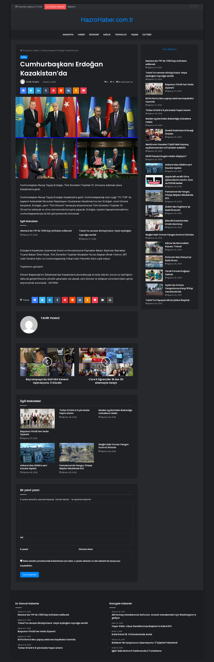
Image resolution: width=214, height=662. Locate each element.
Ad (22, 537)
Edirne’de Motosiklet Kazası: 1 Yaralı (177, 245)
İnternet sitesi (86, 549)
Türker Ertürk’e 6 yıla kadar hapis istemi (74, 412)
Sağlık (107, 34)
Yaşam (134, 34)
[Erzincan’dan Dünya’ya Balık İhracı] (154, 261)
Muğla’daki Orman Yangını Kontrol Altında (114, 446)
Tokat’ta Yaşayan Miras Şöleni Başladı (168, 300)
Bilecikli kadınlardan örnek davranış (176, 222)
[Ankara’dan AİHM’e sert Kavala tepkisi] (37, 452)
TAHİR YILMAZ (32, 82)
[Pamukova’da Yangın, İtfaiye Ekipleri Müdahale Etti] (76, 452)
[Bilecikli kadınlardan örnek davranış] (154, 225)
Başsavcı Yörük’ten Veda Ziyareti (83, 6)
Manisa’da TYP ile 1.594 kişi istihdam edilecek (46, 230)
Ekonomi (94, 34)
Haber (81, 34)
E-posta (25, 549)
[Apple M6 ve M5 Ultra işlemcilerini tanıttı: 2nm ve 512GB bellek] (154, 181)
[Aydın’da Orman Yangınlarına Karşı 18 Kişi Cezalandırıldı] (154, 289)
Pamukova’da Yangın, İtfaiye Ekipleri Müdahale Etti (75, 467)
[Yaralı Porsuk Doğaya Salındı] (154, 275)
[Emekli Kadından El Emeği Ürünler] (154, 135)
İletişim (147, 34)
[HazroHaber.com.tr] (107, 20)
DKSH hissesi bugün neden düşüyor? (166, 156)
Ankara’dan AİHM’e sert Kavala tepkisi (33, 467)
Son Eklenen (170, 49)
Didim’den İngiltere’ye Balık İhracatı (177, 208)
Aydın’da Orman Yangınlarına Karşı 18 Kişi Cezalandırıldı (179, 288)
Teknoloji (121, 34)
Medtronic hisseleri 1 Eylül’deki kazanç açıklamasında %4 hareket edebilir (167, 146)
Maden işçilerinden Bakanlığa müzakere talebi (115, 412)
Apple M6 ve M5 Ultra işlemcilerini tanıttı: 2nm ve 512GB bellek (179, 180)
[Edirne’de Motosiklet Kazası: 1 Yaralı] (154, 247)
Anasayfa (68, 34)
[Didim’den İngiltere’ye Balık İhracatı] (154, 211)
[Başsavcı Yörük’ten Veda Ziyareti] (37, 418)
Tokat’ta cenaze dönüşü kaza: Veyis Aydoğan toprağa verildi (166, 74)
